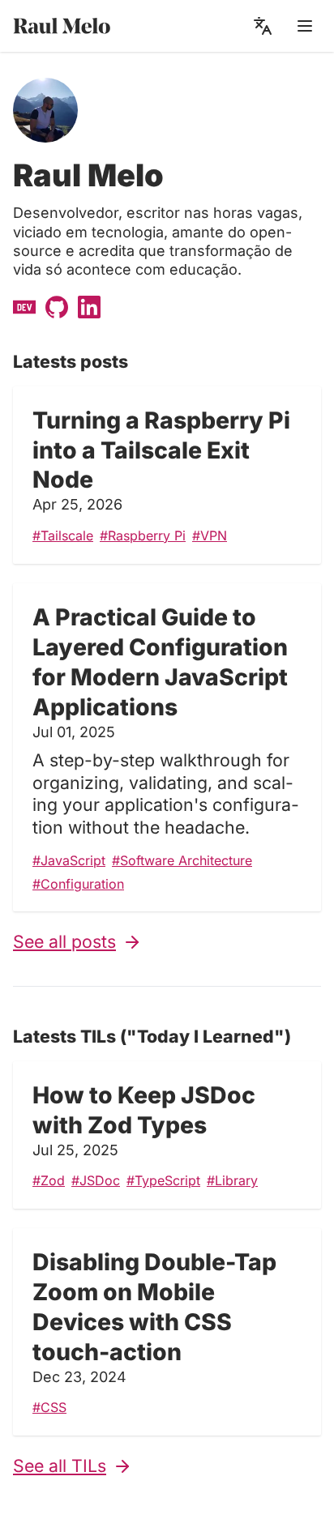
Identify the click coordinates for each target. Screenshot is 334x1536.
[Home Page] (87, 26)
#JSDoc (95, 1180)
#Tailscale (62, 535)
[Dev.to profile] (22, 305)
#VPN (209, 535)
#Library (232, 1180)
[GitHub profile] (55, 305)
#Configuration (78, 884)
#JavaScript (68, 860)
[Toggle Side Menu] (305, 26)
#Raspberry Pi (143, 535)
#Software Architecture (182, 860)
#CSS (49, 1407)
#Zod (48, 1180)
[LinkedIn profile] (87, 305)
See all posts (64, 941)
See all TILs (59, 1465)
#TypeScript (163, 1180)
